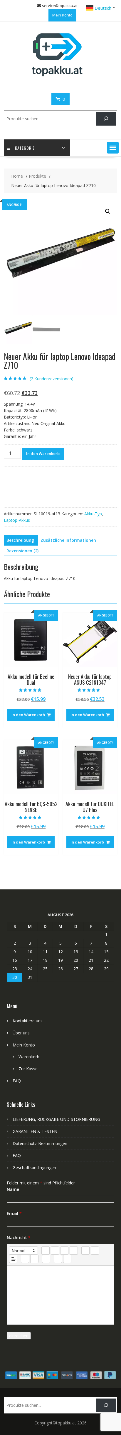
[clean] (74, 1250)
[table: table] (46, 1259)
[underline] (64, 1250)
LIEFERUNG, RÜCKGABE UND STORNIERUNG (56, 1119)
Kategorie (25, 148)
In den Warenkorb (43, 453)
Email (14, 1213)
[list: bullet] (95, 1250)
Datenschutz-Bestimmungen (40, 1143)
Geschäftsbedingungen (34, 1167)
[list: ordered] (85, 1250)
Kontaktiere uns (28, 1021)
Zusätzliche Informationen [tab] (68, 540)
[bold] (45, 1250)
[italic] (55, 1250)
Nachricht (19, 1237)
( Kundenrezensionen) (51, 378)
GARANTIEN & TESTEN (35, 1131)
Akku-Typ (93, 513)
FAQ (17, 1081)
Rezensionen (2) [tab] (22, 551)
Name (13, 1189)
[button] (113, 148)
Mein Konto (62, 15)
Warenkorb (29, 1056)
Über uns (21, 1033)
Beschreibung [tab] (20, 540)
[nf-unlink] (34, 1259)
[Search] (105, 119)
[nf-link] (25, 1259)
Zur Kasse (28, 1068)
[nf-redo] (67, 1259)
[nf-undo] (58, 1259)
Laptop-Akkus (17, 520)
